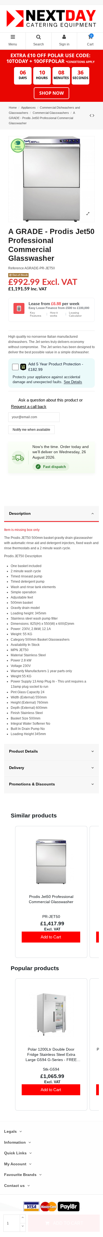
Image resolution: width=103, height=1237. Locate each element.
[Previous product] (91, 115)
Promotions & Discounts (32, 784)
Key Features (35, 314)
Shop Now (51, 93)
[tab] (51, 514)
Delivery (16, 768)
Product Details (23, 751)
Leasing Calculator (75, 314)
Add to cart (68, 1223)
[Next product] (93, 115)
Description (20, 513)
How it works (54, 314)
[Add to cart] (51, 937)
